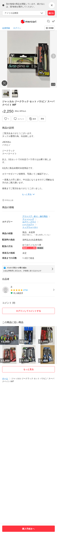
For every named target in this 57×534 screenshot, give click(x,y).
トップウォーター (30, 227)
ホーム (5, 378)
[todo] (53, 21)
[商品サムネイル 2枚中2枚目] (15, 94)
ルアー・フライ (29, 221)
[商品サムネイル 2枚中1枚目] (6, 94)
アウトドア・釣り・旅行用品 (35, 216)
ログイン (17, 28)
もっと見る (28, 369)
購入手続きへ (28, 528)
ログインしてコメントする (28, 310)
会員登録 (6, 28)
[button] (48, 21)
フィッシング (28, 219)
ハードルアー (28, 224)
